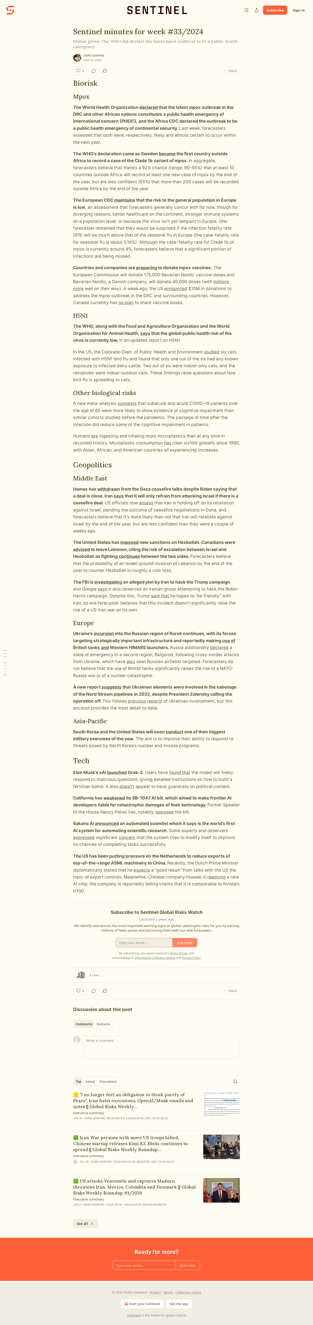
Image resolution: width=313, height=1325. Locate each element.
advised (81, 549)
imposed (129, 542)
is (107, 242)
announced (175, 288)
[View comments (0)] (93, 70)
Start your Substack (144, 1304)
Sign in (299, 10)
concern (127, 837)
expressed (84, 837)
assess (146, 503)
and (105, 647)
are (94, 436)
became (167, 153)
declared (148, 107)
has (167, 443)
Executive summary (88, 1112)
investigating (108, 582)
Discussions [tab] (108, 1081)
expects (142, 870)
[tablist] (93, 1024)
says (145, 333)
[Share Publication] (256, 10)
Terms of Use (178, 953)
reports (154, 701)
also (130, 661)
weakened (114, 798)
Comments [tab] (84, 1024)
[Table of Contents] (5, 662)
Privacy (155, 1292)
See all (82, 1223)
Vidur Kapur (134, 1118)
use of (228, 640)
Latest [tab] (90, 1081)
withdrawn (108, 489)
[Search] (246, 10)
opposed (165, 812)
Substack (134, 1315)
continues (129, 556)
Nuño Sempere (94, 55)
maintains (124, 200)
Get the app (179, 1304)
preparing (146, 267)
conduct (174, 732)
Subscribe (275, 10)
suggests (127, 403)
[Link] (66, 83)
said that (160, 596)
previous (137, 701)
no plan (126, 302)
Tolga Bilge (159, 1118)
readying (216, 877)
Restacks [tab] (103, 1024)
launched (117, 772)
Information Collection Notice (155, 958)
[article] (156, 1109)
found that (179, 772)
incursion (104, 633)
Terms (168, 1292)
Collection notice (188, 1292)
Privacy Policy (191, 958)
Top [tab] (78, 1081)
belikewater (115, 1118)
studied (212, 352)
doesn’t (127, 786)
